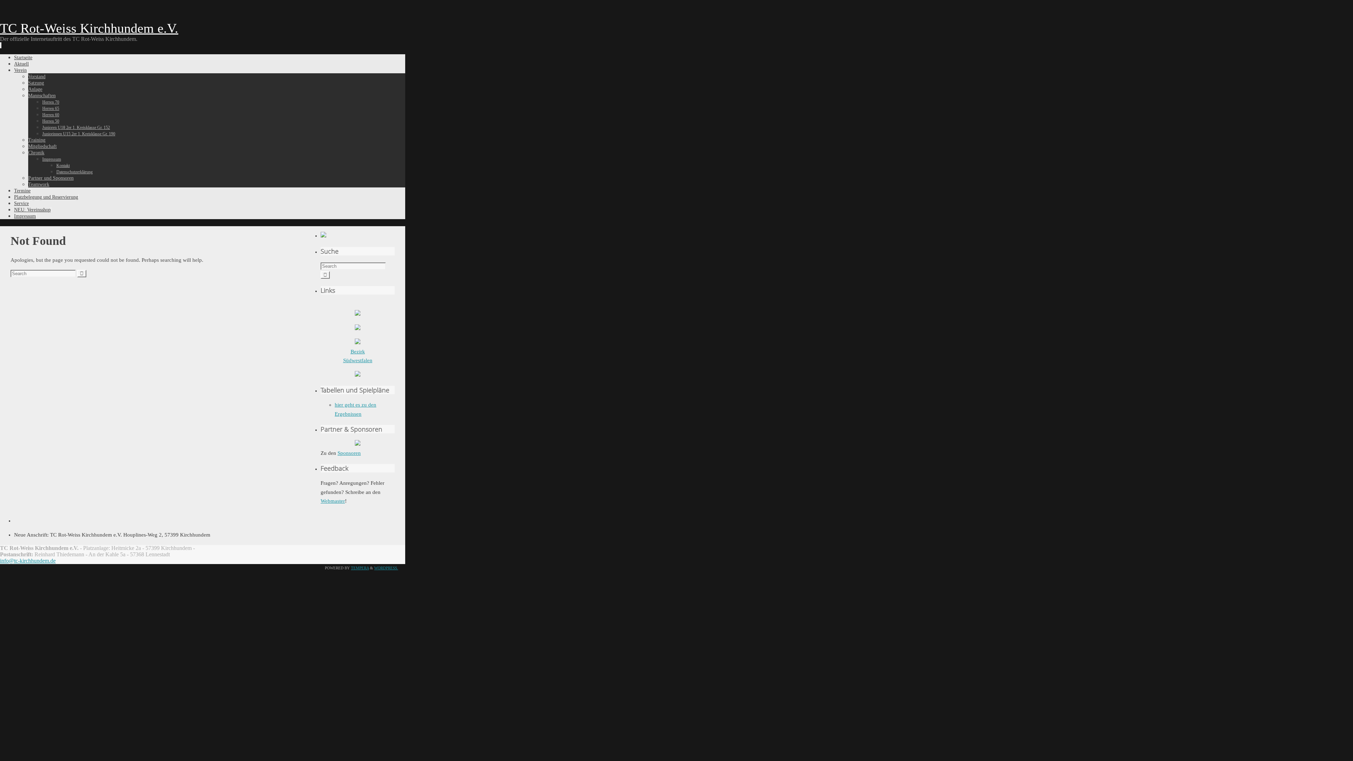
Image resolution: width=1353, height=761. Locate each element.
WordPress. (386, 568)
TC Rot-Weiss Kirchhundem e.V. (89, 28)
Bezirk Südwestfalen (357, 356)
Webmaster (333, 501)
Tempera (360, 568)
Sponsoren (349, 453)
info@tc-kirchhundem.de (28, 561)
